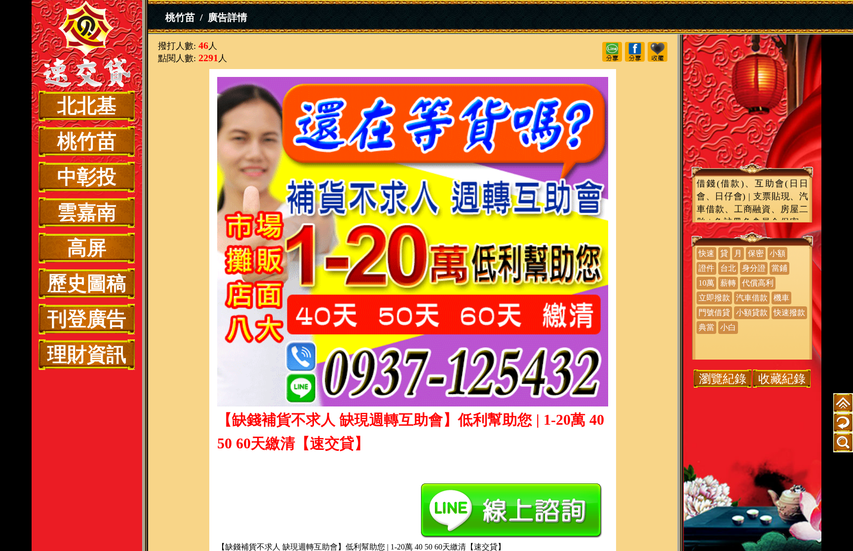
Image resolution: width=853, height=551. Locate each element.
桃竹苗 (86, 141)
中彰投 (86, 177)
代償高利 (758, 283)
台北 (728, 268)
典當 (706, 327)
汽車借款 (752, 298)
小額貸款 (752, 312)
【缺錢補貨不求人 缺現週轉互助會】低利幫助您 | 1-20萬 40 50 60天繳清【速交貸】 (86, 45)
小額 (777, 253)
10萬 (706, 283)
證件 (706, 268)
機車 (781, 298)
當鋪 (779, 268)
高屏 (87, 248)
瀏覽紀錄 (722, 378)
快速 (706, 253)
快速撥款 (789, 312)
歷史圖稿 (86, 283)
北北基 (86, 106)
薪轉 (728, 283)
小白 (728, 327)
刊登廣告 (86, 319)
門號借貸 (714, 312)
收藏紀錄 (782, 378)
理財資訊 (86, 354)
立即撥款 (714, 298)
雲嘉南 (86, 212)
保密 (756, 253)
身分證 (754, 268)
